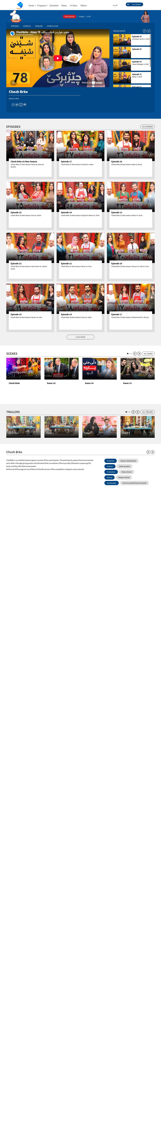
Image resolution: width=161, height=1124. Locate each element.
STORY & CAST (52, 26)
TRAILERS (39, 26)
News (64, 5)
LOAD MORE (80, 337)
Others (83, 5)
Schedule (54, 5)
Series (31, 5)
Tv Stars (73, 5)
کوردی (115, 5)
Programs (42, 5)
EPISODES (15, 26)
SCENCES (27, 26)
